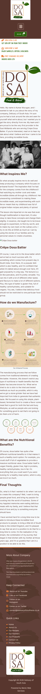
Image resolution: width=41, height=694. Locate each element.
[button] (21, 26)
